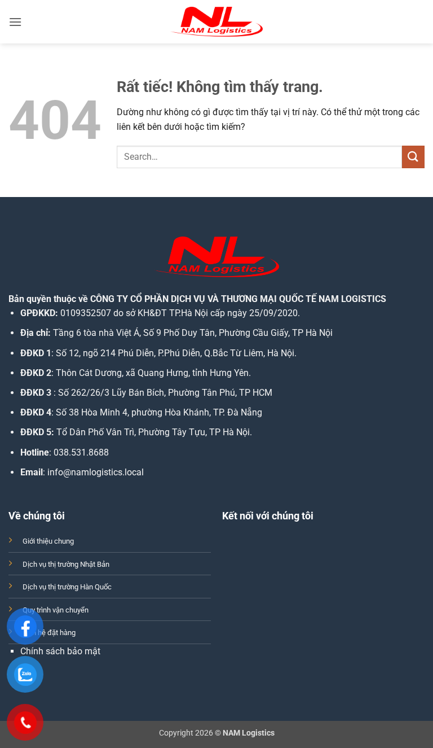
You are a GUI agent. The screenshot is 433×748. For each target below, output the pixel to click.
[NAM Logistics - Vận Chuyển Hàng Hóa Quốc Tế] (216, 22)
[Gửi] (413, 157)
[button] (15, 22)
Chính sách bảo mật (60, 651)
